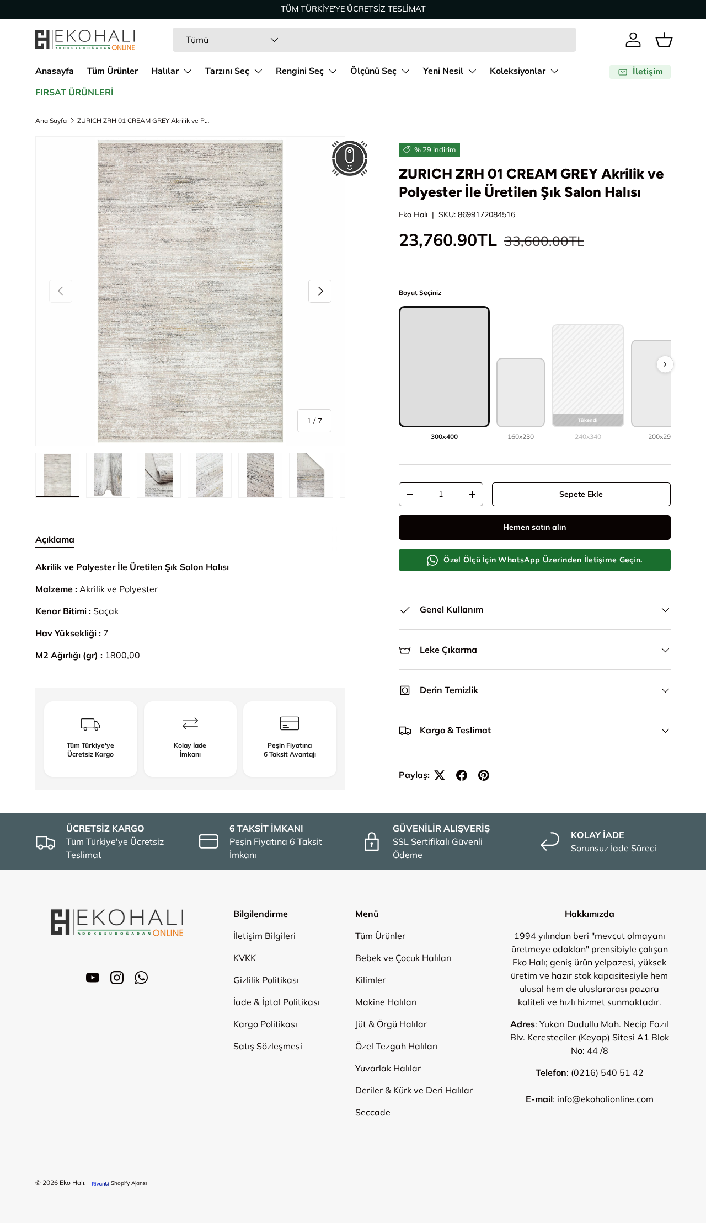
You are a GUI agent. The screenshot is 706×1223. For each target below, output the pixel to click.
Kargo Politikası (265, 1023)
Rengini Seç (300, 71)
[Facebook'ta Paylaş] (462, 775)
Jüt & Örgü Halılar (391, 1023)
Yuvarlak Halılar (388, 1068)
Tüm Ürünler (112, 71)
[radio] (444, 374)
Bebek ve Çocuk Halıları (403, 957)
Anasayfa (54, 71)
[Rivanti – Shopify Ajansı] (100, 1183)
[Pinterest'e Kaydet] (484, 775)
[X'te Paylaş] (440, 775)
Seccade (373, 1112)
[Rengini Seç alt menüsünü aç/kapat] (332, 71)
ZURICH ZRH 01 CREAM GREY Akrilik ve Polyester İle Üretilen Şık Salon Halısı (143, 120)
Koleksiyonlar (517, 71)
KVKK (244, 957)
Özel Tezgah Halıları (396, 1046)
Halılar (165, 71)
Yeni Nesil (443, 71)
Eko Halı (413, 214)
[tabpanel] (190, 611)
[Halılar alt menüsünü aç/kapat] (187, 71)
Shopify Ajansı (129, 1183)
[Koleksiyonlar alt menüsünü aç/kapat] (554, 71)
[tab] (54, 539)
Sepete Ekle (581, 495)
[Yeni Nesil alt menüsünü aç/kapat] (472, 71)
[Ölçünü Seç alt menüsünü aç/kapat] (405, 71)
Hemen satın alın (534, 528)
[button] (664, 40)
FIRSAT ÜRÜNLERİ (74, 93)
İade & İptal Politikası (276, 1001)
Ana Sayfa (51, 120)
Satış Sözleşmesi (267, 1046)
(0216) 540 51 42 (607, 1072)
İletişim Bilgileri (264, 935)
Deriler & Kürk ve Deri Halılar (414, 1090)
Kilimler (370, 979)
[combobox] (374, 40)
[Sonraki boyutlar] (665, 364)
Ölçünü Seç (373, 71)
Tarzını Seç (227, 71)
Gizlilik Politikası (266, 979)
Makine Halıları (386, 1001)
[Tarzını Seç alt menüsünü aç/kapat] (258, 71)
